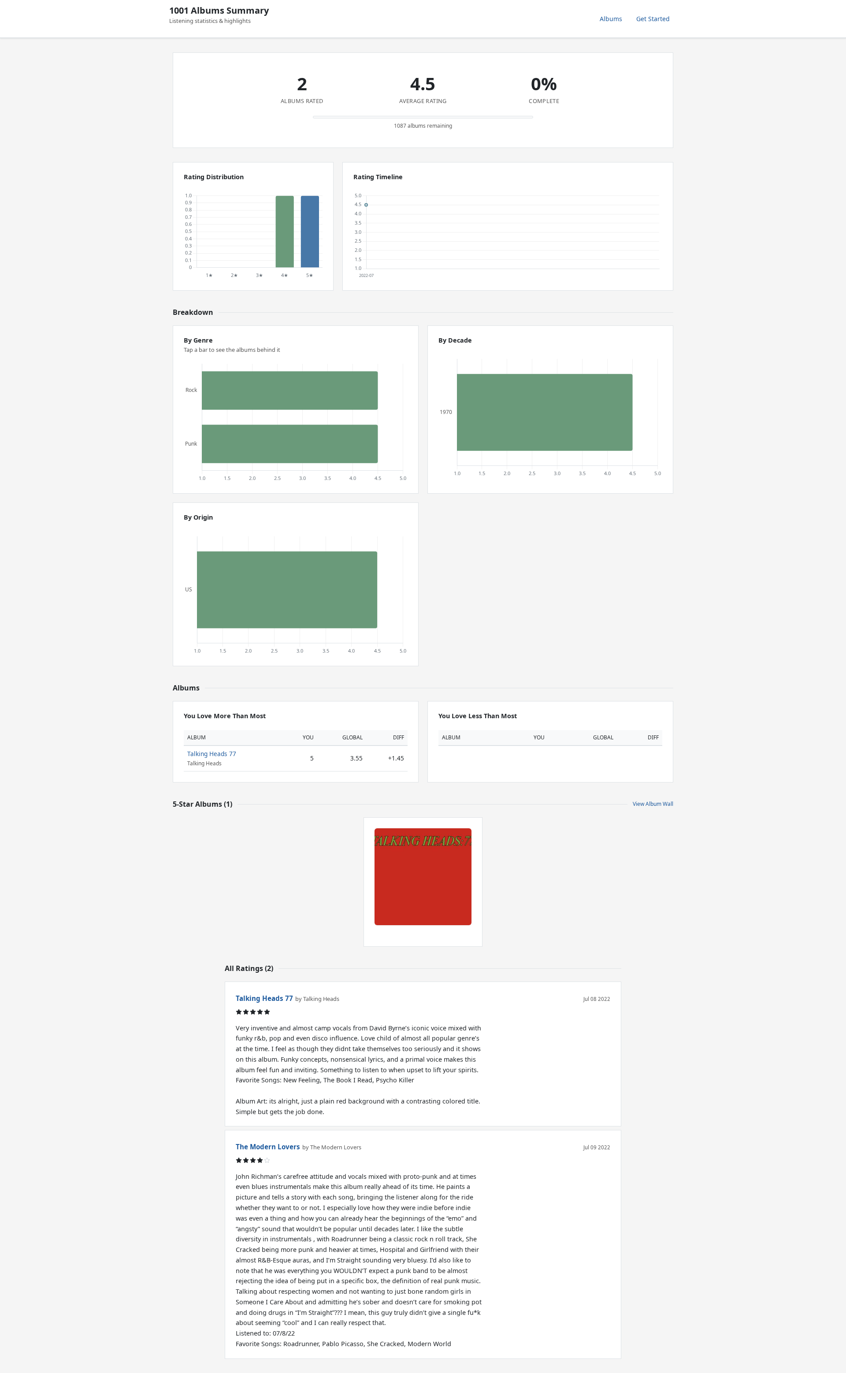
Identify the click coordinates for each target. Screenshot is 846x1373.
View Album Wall (653, 804)
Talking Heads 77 (211, 753)
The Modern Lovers (268, 1146)
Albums (611, 19)
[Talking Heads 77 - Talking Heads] (423, 876)
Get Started (653, 19)
